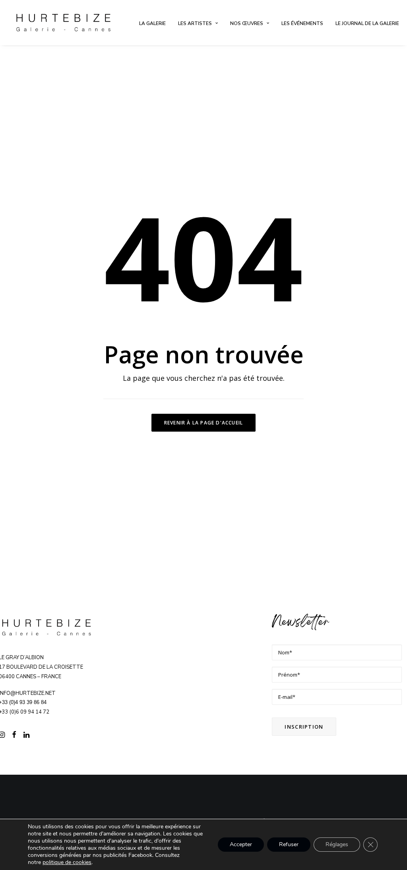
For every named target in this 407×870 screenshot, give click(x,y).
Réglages (337, 844)
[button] (14, 735)
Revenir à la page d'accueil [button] (203, 422)
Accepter (241, 844)
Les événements (302, 23)
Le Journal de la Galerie (367, 23)
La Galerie (152, 23)
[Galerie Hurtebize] (63, 23)
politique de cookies (67, 862)
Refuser (288, 844)
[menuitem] (152, 23)
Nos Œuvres (246, 23)
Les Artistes (195, 23)
